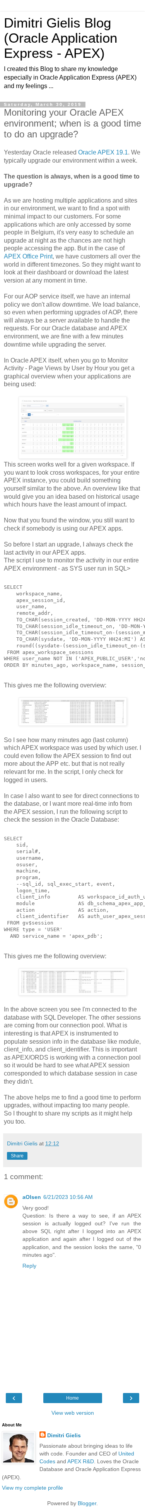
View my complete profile (32, 1488)
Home (72, 1398)
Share (17, 1156)
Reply (29, 1266)
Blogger (87, 1503)
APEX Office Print (28, 256)
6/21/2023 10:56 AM (68, 1197)
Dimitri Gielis (64, 1435)
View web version (72, 1413)
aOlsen (31, 1197)
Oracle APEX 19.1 (103, 152)
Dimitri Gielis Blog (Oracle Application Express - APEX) (60, 38)
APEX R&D (80, 1461)
